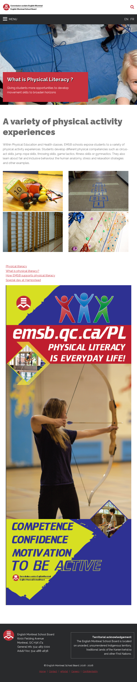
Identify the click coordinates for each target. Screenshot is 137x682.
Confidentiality (90, 671)
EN (126, 19)
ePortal (64, 671)
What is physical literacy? (22, 271)
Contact (53, 671)
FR (132, 19)
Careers (75, 671)
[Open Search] (132, 7)
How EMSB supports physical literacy (30, 275)
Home (42, 671)
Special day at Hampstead (23, 280)
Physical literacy (16, 266)
